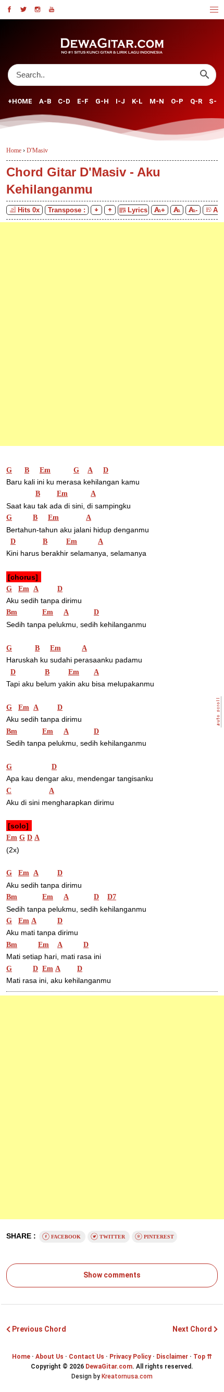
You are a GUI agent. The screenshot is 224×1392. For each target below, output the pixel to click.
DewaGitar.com (108, 1366)
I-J (120, 101)
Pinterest (158, 1237)
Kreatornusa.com (127, 1376)
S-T (215, 101)
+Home (20, 101)
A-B (45, 101)
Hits (29, 210)
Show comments (112, 1275)
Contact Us (86, 1356)
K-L (137, 101)
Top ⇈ (202, 1356)
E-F (83, 101)
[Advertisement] (112, 334)
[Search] (204, 75)
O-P (177, 101)
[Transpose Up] (110, 210)
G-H (102, 101)
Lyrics (136, 210)
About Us (49, 1356)
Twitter (112, 1237)
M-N (157, 101)
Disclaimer (172, 1356)
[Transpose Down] (96, 210)
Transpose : (66, 210)
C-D (64, 101)
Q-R (196, 101)
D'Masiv (37, 150)
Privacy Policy (130, 1356)
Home (21, 1356)
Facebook (65, 1237)
